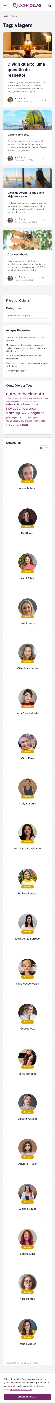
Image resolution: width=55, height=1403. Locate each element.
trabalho (10, 425)
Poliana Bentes (27, 893)
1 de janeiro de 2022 (24, 280)
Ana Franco (20, 98)
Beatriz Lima (27, 1253)
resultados (26, 421)
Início (5, 16)
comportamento (12, 398)
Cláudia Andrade (27, 668)
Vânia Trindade (27, 1073)
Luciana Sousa (27, 1208)
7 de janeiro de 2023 (24, 160)
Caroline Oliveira (27, 1118)
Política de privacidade (21, 1389)
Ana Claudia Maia (27, 713)
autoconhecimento (25, 393)
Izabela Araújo (27, 1343)
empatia (23, 398)
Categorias (14, 308)
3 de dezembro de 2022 (26, 222)
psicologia (32, 418)
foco (35, 404)
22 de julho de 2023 (24, 101)
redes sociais (13, 421)
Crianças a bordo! (18, 254)
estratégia (13, 404)
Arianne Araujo (27, 1163)
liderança (29, 408)
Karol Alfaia (27, 578)
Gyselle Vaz (27, 1028)
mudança (25, 413)
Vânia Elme (27, 758)
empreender (34, 401)
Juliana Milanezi (27, 488)
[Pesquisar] (49, 5)
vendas (22, 425)
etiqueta (26, 404)
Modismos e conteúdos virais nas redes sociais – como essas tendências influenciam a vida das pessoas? (27, 348)
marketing (13, 413)
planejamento (16, 417)
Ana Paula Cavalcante (27, 848)
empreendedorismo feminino (17, 401)
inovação (13, 408)
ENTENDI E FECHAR (27, 1396)
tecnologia (39, 420)
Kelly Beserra (27, 803)
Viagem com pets (18, 134)
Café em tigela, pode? (16, 370)
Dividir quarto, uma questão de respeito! (26, 70)
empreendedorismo (37, 398)
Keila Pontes (27, 1298)
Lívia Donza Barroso (27, 938)
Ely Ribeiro (27, 533)
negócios (37, 413)
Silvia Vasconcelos (27, 983)
